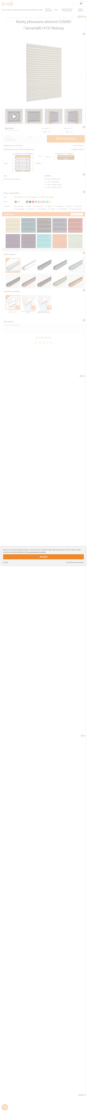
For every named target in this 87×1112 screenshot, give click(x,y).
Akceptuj (43, 556)
